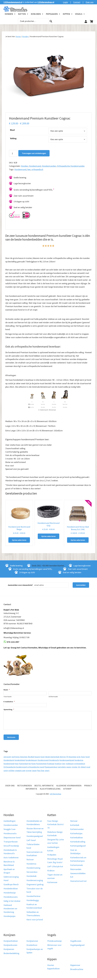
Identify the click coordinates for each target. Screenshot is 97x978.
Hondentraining (33, 867)
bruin (42, 757)
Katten (22, 14)
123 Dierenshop (55, 794)
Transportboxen (11, 841)
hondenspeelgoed (67, 760)
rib (79, 767)
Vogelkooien (75, 941)
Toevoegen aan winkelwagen (34, 153)
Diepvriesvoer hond (12, 837)
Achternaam (53, 696)
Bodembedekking (11, 953)
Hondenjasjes (9, 916)
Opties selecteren (19, 540)
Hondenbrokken (11, 888)
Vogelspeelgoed (77, 945)
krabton (58, 763)
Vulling (13, 138)
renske (74, 767)
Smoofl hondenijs (11, 845)
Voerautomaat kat (78, 881)
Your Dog (40, 770)
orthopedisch (37, 169)
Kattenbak (23, 763)
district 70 (64, 757)
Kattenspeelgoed (78, 845)
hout (17, 763)
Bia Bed (31, 757)
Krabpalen (51, 854)
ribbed (83, 767)
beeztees (24, 757)
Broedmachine (76, 969)
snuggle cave (20, 770)
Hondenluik (31, 876)
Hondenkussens (11, 897)
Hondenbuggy (32, 900)
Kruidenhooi (31, 945)
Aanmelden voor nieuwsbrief (20, 585)
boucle (37, 757)
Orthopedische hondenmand (15, 767)
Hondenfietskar (33, 896)
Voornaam (7, 696)
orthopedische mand (35, 767)
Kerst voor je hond (34, 919)
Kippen (66, 14)
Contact (76, 2)
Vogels (78, 14)
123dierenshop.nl (45, 2)
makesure (70, 763)
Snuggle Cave (9, 829)
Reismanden (75, 869)
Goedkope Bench (11, 884)
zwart (47, 770)
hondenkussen (31, 760)
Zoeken (50, 21)
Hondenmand (35, 166)
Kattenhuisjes (76, 833)
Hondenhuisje (10, 892)
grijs (79, 757)
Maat (12, 130)
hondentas (79, 760)
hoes (83, 757)
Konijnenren (9, 949)
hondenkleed (19, 760)
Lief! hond (31, 840)
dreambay (72, 757)
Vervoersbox (31, 872)
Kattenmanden (77, 829)
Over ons (89, 2)
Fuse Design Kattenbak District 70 (55, 824)
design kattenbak (52, 757)
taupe (34, 770)
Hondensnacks (10, 833)
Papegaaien (52, 14)
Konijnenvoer (32, 941)
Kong (33, 763)
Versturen (11, 737)
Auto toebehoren (11, 857)
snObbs (11, 770)
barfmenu (16, 757)
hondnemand (9, 763)
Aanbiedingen (9, 821)
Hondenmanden (49, 166)
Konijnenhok (41, 763)
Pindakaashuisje (54, 941)
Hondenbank (9, 760)
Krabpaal (51, 763)
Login (65, 2)
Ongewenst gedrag (35, 884)
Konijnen (36, 14)
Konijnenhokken (11, 941)
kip (29, 763)
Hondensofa (54, 760)
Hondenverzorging (34, 880)
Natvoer (30, 859)
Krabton (51, 870)
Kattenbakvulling (77, 841)
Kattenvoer (52, 882)
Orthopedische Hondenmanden (71, 166)
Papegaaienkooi (50, 767)
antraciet (7, 757)
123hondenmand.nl (13, 2)
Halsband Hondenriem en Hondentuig (10, 908)
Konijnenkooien (10, 945)
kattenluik (74, 825)
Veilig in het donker (12, 901)
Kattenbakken (76, 837)
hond (87, 757)
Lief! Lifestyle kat (55, 866)
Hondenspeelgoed (34, 836)
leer (29, 169)
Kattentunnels (76, 865)
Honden (9, 14)
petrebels (62, 767)
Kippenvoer (75, 965)
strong (28, 770)
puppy (68, 767)
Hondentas (31, 863)
